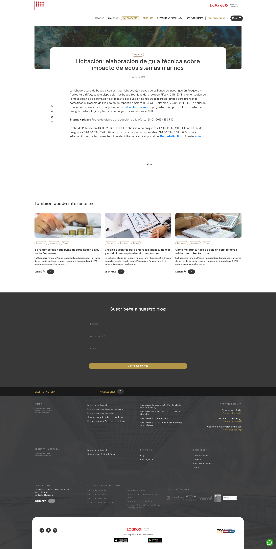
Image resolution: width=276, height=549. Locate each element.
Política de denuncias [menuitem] (97, 495)
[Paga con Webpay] (225, 530)
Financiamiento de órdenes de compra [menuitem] (105, 409)
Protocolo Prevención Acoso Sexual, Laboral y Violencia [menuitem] (144, 506)
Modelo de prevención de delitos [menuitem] (102, 503)
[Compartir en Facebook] (52, 112)
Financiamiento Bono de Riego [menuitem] (154, 418)
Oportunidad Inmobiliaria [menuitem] (170, 18)
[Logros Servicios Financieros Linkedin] (42, 530)
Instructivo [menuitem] (46, 387)
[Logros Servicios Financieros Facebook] (48, 530)
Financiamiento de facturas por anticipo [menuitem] (106, 421)
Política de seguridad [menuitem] (97, 490)
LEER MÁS (40, 272)
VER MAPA (40, 501)
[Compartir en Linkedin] (52, 106)
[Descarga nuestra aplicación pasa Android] (155, 540)
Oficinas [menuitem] (197, 460)
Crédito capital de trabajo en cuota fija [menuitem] (105, 417)
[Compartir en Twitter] (52, 117)
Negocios (138, 54)
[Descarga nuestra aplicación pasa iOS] (121, 540)
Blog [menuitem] (142, 456)
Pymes (65, 243)
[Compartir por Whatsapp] (52, 122)
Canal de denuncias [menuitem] (136, 490)
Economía (40, 243)
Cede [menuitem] (42, 384)
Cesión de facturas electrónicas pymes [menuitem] (142, 496)
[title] (138, 531)
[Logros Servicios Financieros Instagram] (55, 530)
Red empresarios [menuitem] (195, 18)
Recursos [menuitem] (113, 19)
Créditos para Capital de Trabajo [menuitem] (102, 454)
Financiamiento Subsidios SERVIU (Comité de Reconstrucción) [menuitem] (160, 406)
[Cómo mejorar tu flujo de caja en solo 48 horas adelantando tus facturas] (208, 225)
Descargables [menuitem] (146, 460)
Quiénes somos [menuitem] (200, 456)
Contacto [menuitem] (132, 18)
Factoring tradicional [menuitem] (97, 405)
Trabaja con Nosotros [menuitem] (203, 464)
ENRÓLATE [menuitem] (148, 18)
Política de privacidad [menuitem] (97, 499)
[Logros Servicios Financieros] (224, 5)
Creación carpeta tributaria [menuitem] (139, 501)
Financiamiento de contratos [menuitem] (101, 413)
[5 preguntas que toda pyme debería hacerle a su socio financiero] (67, 225)
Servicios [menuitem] (99, 19)
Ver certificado (231, 413)
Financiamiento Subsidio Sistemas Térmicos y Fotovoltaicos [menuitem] (161, 424)
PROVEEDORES (107, 392)
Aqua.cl (199, 136)
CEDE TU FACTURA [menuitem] (216, 19)
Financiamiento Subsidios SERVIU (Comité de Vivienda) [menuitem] (160, 413)
